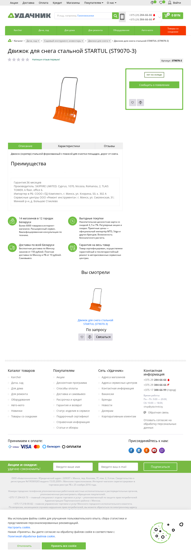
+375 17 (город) (160, 390)
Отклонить (24, 546)
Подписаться (160, 467)
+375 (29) (140, 15)
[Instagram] (162, 450)
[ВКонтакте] (139, 450)
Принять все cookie (63, 546)
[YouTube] (154, 450)
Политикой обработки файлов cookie (31, 536)
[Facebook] (131, 450)
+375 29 (155, 380)
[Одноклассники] (146, 450)
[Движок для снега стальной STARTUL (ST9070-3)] (95, 298)
